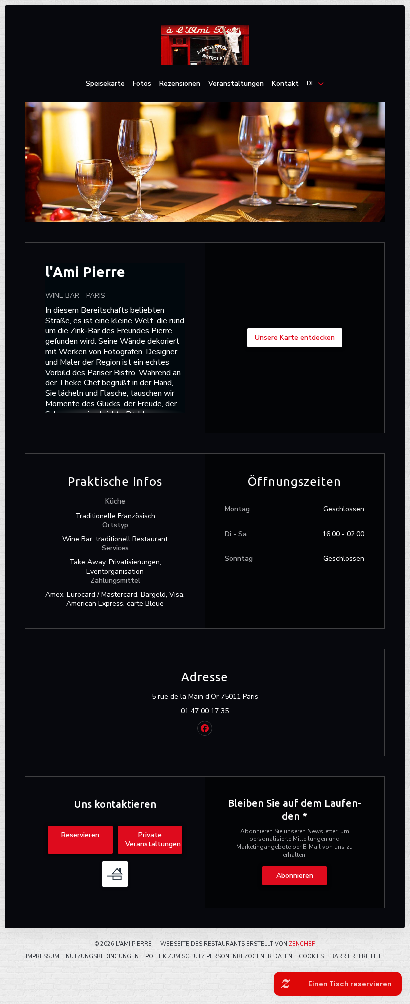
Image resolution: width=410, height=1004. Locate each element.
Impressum (43, 956)
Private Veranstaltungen (153, 839)
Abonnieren (295, 875)
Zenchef (302, 944)
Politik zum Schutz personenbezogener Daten (219, 956)
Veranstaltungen (236, 83)
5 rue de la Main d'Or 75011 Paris (249, 696)
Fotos (142, 83)
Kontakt (285, 83)
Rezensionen (180, 83)
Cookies (311, 956)
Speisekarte (105, 83)
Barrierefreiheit (357, 956)
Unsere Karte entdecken (295, 337)
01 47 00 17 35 (205, 711)
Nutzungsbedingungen (102, 956)
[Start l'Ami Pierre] (205, 45)
